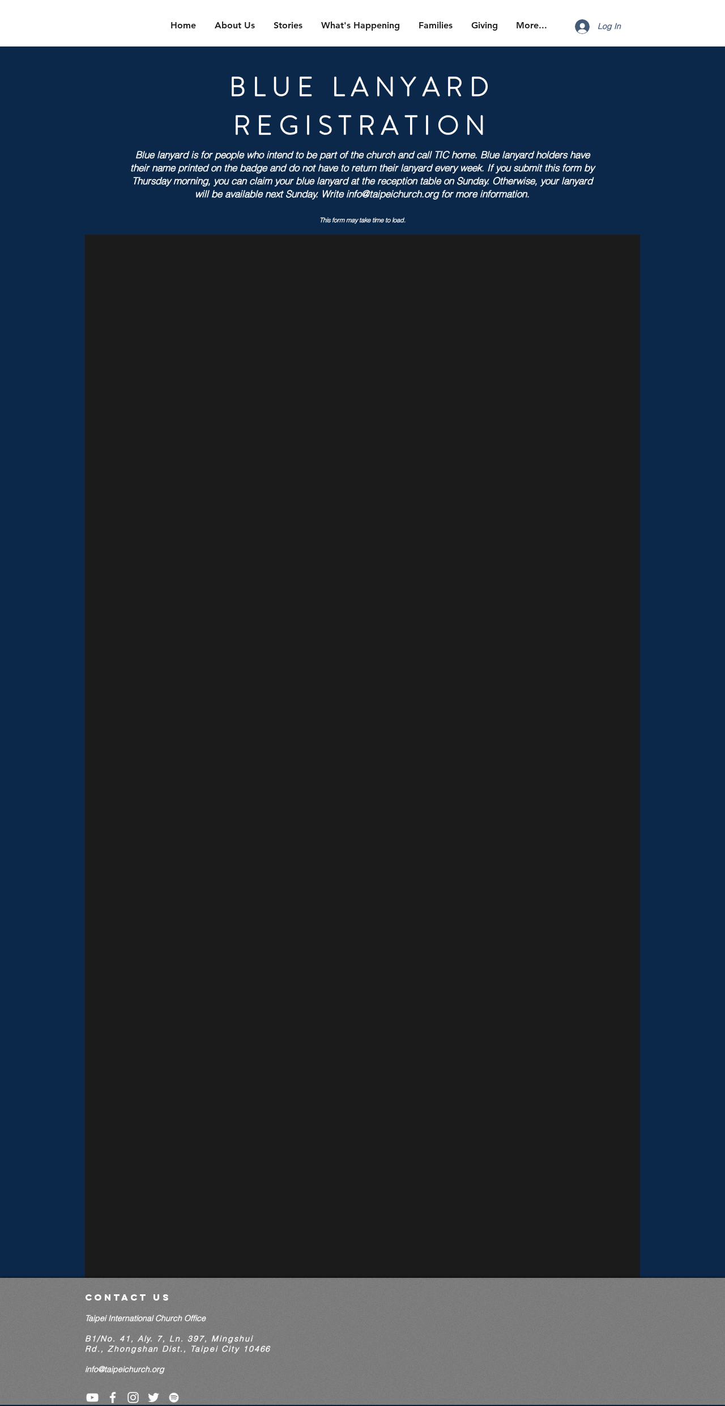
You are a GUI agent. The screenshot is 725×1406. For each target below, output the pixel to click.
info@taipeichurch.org (392, 194)
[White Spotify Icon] (174, 1397)
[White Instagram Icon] (133, 1397)
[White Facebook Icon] (112, 1397)
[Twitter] (153, 1397)
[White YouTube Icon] (92, 1397)
